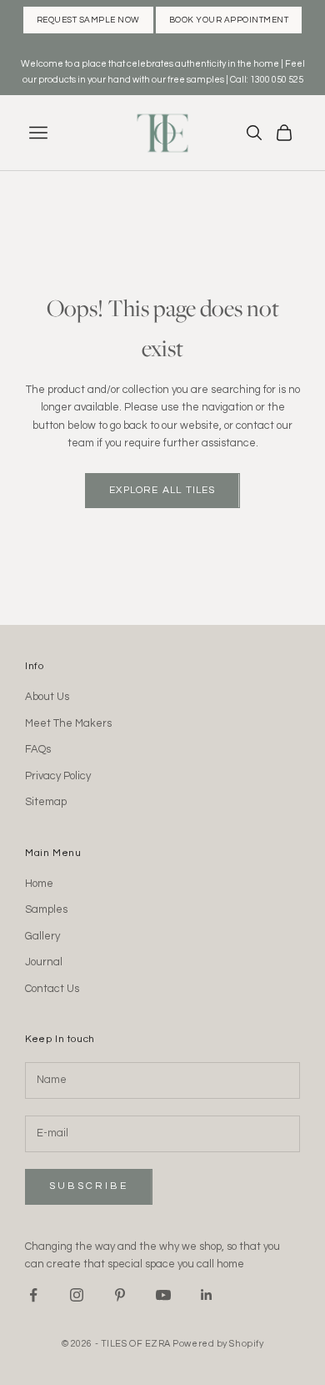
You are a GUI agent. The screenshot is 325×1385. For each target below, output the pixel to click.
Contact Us (52, 989)
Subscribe (88, 1186)
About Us (47, 697)
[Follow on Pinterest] (120, 1295)
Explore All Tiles (162, 490)
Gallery (42, 936)
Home (39, 883)
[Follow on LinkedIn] (206, 1295)
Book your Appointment (229, 20)
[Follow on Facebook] (33, 1295)
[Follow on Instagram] (76, 1295)
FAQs (38, 749)
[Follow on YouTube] (163, 1295)
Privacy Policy (58, 776)
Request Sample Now (88, 20)
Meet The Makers (68, 723)
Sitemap (46, 802)
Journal (43, 962)
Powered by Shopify (217, 1343)
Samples (46, 909)
